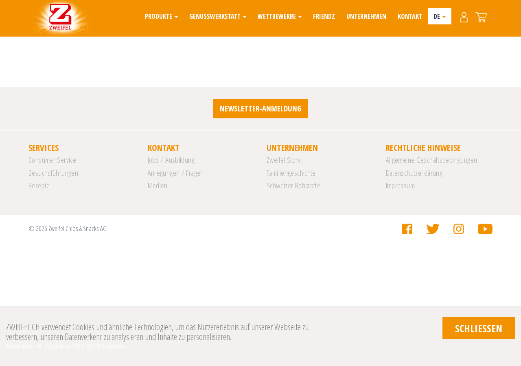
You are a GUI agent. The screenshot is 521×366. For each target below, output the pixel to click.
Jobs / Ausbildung (171, 160)
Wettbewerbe (278, 16)
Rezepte (39, 185)
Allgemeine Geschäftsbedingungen (431, 160)
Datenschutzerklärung (414, 173)
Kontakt (410, 16)
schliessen (478, 328)
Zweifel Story (283, 160)
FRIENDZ (324, 16)
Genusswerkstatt (215, 16)
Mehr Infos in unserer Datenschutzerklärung (66, 346)
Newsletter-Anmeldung (260, 108)
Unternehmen (366, 16)
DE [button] (437, 16)
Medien (158, 185)
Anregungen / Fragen (176, 173)
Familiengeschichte (291, 173)
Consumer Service (52, 160)
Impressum (400, 185)
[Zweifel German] (60, 18)
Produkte (159, 16)
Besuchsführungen (53, 173)
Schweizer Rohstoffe (293, 185)
